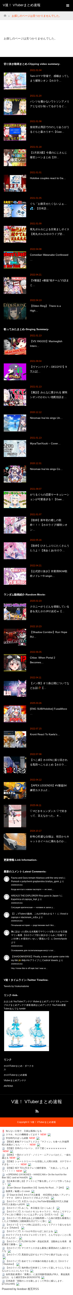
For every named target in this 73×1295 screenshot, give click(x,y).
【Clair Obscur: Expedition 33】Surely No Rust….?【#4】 (35, 1187)
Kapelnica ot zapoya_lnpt (24, 899)
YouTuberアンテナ (22, 1001)
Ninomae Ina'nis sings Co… (46, 468)
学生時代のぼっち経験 (17, 1138)
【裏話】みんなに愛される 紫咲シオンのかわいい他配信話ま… (48, 395)
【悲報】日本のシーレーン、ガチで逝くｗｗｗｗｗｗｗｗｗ (36, 1148)
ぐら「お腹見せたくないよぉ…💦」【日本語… (48, 206)
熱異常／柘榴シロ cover (18, 1191)
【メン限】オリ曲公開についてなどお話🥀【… (49, 685)
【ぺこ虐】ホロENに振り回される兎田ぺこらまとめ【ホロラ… (49, 762)
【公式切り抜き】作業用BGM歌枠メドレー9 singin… (48, 573)
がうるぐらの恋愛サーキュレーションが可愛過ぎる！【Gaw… (49, 497)
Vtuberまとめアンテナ (44, 1001)
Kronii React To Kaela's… (45, 734)
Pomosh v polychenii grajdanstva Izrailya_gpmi (35, 881)
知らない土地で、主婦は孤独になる (24, 1131)
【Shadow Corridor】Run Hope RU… (48, 634)
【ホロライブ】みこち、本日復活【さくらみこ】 (30, 1208)
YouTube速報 (59, 1005)
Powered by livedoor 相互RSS (20, 1288)
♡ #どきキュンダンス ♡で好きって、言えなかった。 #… (48, 813)
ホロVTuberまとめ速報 (15, 1075)
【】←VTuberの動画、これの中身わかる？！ (34, 913)
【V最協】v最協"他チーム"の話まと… (49, 283)
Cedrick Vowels (50, 960)
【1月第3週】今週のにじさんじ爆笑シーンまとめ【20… (48, 155)
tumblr (22, 1008)
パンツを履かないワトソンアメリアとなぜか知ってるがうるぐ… (49, 104)
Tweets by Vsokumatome (16, 986)
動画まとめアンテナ (41, 1005)
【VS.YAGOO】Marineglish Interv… (46, 343)
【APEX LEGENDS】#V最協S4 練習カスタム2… (48, 788)
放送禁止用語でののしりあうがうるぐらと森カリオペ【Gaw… (49, 129)
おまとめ (8, 1001)
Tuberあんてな (11, 1008)
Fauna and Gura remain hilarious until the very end (37, 878)
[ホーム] (5, 14)
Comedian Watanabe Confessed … (49, 257)
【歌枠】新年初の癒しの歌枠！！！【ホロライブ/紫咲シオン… (48, 525)
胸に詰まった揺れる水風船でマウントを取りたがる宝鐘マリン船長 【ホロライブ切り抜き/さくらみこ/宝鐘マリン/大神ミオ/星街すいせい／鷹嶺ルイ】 (39, 935)
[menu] (67, 5)
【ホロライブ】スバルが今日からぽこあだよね (29, 1231)
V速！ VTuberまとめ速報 (21, 5)
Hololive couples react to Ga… (48, 178)
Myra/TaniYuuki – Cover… (45, 443)
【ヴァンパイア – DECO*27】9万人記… (48, 369)
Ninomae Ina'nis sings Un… (46, 417)
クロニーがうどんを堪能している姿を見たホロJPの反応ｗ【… (49, 609)
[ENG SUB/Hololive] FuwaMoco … (48, 711)
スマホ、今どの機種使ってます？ (22, 1134)
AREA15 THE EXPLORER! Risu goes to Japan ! (35, 895)
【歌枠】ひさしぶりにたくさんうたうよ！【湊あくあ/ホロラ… (49, 548)
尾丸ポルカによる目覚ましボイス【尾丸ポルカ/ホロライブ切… (49, 231)
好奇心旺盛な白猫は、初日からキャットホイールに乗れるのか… (49, 839)
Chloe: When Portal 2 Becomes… (42, 660)
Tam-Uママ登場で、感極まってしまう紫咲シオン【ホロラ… (49, 78)
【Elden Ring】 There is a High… (45, 308)
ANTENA (8, 1086)
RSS (36, 1110)
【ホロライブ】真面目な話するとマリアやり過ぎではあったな (37, 1254)
